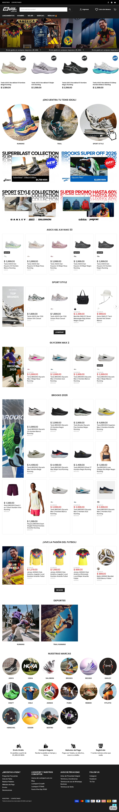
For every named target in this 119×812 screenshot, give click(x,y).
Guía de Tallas (7, 779)
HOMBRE (20, 16)
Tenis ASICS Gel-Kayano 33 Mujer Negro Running (82, 266)
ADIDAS (29, 578)
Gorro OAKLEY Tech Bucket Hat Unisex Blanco (104, 318)
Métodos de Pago (8, 784)
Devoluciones (7, 790)
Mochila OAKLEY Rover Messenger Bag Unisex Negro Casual (82, 318)
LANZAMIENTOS (8, 16)
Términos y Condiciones (69, 779)
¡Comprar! (59, 332)
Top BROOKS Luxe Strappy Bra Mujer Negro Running (106, 469)
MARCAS (40, 16)
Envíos (4, 787)
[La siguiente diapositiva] (114, 33)
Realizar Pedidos (8, 782)
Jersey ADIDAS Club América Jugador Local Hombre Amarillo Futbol (35, 574)
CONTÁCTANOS (16, 2)
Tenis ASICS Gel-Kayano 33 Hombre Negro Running (104, 266)
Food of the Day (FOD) (39, 789)
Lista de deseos (105, 9)
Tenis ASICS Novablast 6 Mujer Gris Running (42, 84)
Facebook (93, 779)
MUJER (30, 16)
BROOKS (30, 383)
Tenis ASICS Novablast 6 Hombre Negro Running (74, 84)
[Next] (116, 306)
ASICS (6, 270)
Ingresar (85, 9)
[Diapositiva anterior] (5, 33)
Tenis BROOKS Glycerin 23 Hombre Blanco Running (36, 431)
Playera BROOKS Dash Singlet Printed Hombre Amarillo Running (35, 526)
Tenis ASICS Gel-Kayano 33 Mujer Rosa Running (35, 266)
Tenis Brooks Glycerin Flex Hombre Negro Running (82, 427)
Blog (33, 781)
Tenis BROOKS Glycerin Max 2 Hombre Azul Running (59, 379)
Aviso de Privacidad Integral (70, 776)
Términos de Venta (67, 787)
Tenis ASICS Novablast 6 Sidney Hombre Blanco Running (104, 84)
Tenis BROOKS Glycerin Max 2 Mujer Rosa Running (36, 379)
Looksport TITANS (37, 786)
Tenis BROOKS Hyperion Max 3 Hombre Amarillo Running (106, 427)
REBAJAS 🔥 (52, 16)
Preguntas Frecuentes (10, 776)
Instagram (93, 776)
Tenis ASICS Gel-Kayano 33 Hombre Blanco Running (11, 266)
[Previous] (3, 306)
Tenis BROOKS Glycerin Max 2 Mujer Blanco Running (105, 379)
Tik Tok (92, 782)
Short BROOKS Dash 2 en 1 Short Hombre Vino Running (12, 507)
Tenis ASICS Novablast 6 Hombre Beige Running (13, 84)
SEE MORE (59, 590)
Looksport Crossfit (37, 784)
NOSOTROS (6, 2)
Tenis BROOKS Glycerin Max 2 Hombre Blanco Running (82, 379)
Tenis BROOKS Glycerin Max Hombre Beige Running (36, 469)
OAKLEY (76, 322)
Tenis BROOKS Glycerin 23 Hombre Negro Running (59, 427)
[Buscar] (69, 9)
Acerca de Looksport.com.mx (41, 778)
